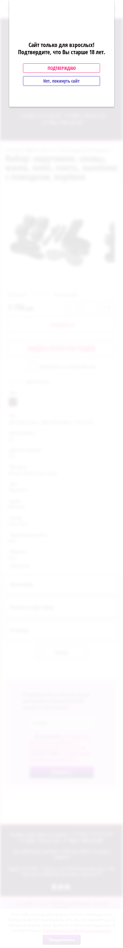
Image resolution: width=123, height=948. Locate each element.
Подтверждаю (62, 68)
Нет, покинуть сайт (61, 81)
